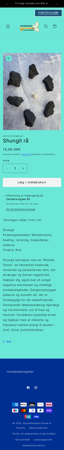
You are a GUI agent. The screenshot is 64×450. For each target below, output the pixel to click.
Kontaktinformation (34, 445)
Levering (26, 154)
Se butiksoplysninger (20, 209)
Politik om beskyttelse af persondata (33, 433)
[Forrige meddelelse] (6, 4)
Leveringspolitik (43, 439)
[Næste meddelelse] (57, 4)
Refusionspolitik (38, 428)
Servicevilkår (22, 439)
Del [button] (8, 341)
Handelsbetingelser (20, 371)
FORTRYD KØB (48, 12)
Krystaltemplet (31, 423)
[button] (8, 26)
